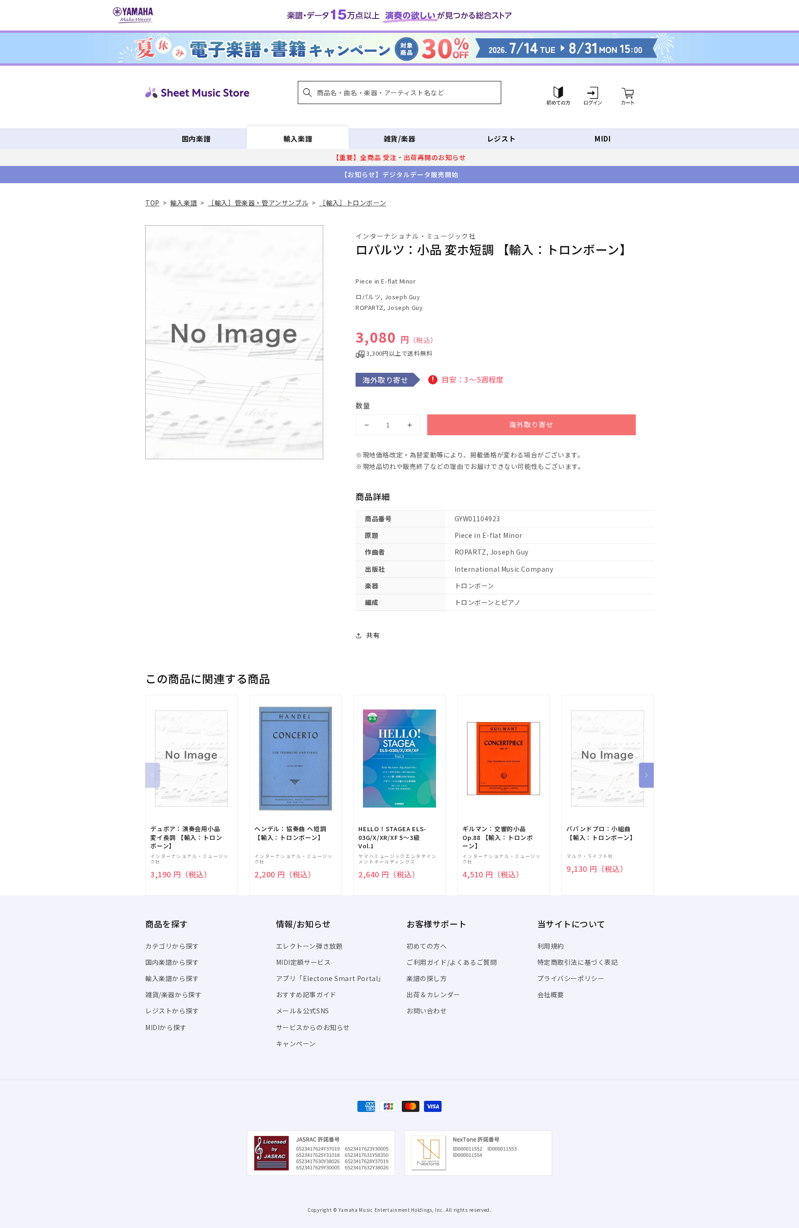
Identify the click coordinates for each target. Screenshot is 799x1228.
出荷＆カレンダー (433, 994)
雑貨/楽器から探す (173, 994)
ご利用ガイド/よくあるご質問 (451, 962)
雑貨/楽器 (400, 138)
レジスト (501, 138)
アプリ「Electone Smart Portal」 (330, 978)
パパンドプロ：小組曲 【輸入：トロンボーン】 (601, 833)
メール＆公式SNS (302, 1010)
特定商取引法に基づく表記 (577, 962)
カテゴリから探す (172, 945)
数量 (363, 405)
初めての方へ (426, 945)
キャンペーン (296, 1043)
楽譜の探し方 (426, 978)
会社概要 (550, 994)
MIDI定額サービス (303, 962)
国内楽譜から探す (172, 962)
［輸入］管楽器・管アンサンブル (258, 202)
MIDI (603, 138)
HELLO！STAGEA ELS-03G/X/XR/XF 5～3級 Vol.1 (392, 837)
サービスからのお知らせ (313, 1027)
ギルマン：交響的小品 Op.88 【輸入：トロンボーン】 (497, 837)
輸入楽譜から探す (172, 978)
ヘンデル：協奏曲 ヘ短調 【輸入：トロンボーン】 (290, 833)
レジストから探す (172, 1010)
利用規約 (550, 945)
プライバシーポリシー (571, 978)
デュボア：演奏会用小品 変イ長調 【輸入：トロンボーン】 (186, 837)
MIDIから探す (166, 1027)
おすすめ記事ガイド (306, 994)
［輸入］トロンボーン (352, 202)
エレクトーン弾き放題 (309, 945)
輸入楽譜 (297, 138)
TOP (152, 202)
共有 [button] (373, 635)
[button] (399, 92)
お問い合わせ (426, 1010)
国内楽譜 (196, 138)
